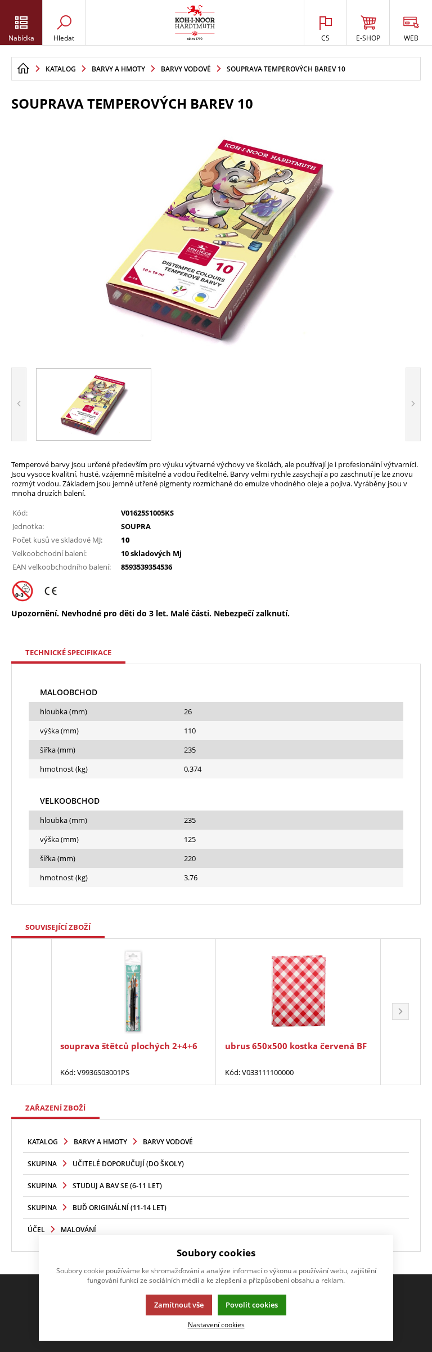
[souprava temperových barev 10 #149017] (216, 238)
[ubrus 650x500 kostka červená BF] (298, 991)
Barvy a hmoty (100, 1142)
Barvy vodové (168, 1142)
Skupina (42, 1164)
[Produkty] (195, 22)
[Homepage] (23, 68)
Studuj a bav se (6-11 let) (117, 1185)
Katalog (43, 1142)
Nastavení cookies (216, 1324)
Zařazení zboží (55, 1108)
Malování (78, 1229)
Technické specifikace (68, 652)
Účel (36, 1229)
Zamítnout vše (179, 1305)
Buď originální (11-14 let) (119, 1207)
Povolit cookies (252, 1305)
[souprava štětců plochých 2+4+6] (133, 991)
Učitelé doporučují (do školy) (128, 1164)
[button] (400, 1012)
